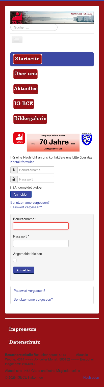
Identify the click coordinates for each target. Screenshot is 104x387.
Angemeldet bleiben (28, 187)
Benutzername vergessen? (29, 202)
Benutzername (25, 219)
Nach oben (91, 377)
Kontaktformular (21, 161)
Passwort (21, 236)
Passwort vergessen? (26, 206)
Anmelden (21, 194)
